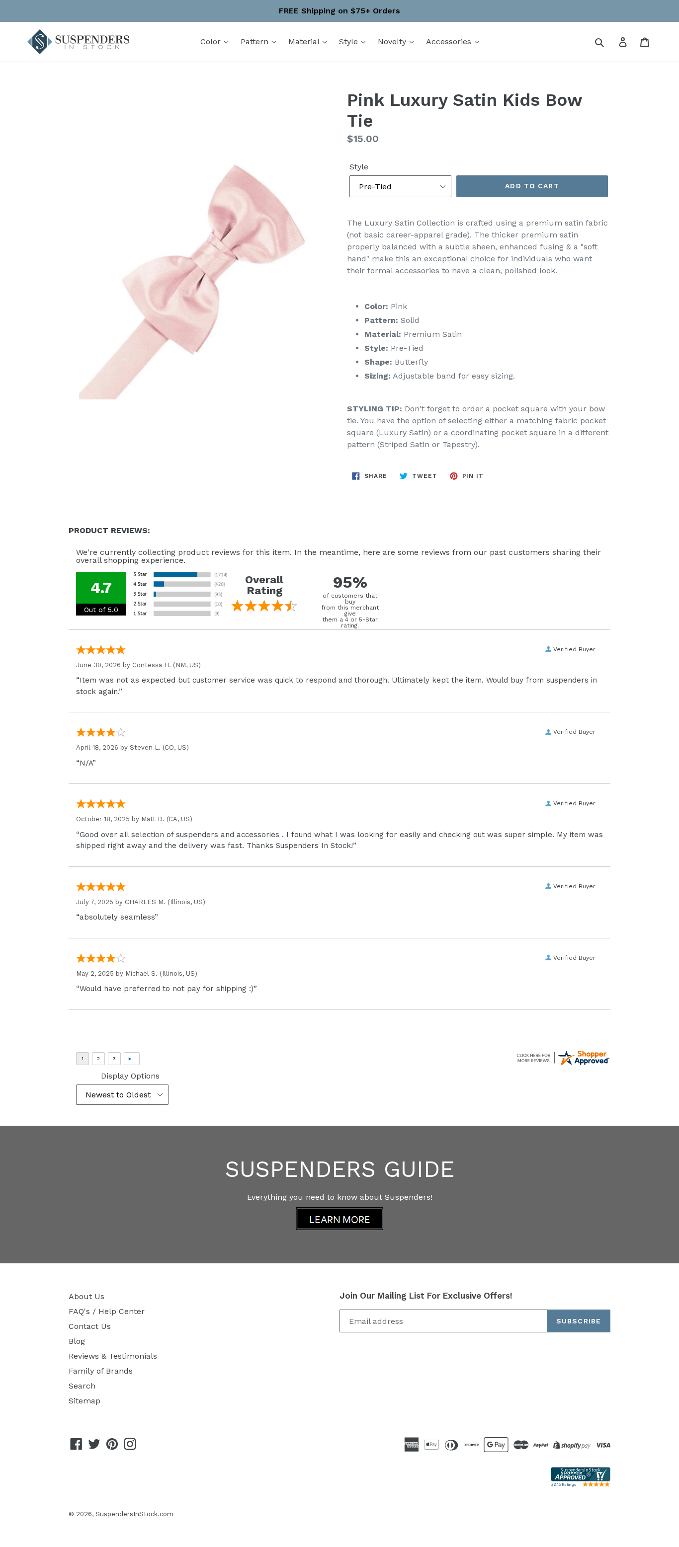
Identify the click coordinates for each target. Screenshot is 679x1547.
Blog (77, 1341)
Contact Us (90, 1326)
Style (349, 41)
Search (82, 1386)
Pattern (256, 41)
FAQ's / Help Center (107, 1311)
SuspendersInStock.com (134, 1514)
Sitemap (84, 1400)
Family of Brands (101, 1371)
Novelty (393, 41)
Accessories (450, 41)
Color (211, 41)
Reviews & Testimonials (113, 1356)
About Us (86, 1296)
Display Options (130, 1076)
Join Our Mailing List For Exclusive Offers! (426, 1296)
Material (305, 41)
